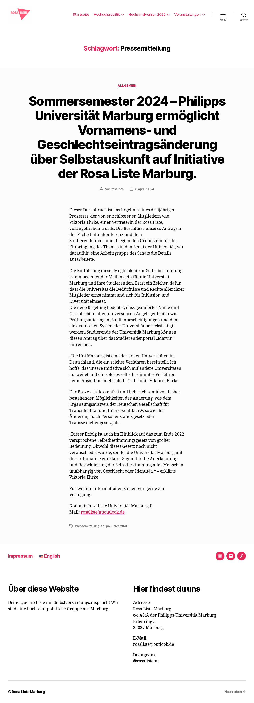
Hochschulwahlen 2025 (147, 14)
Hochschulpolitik (107, 14)
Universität (119, 526)
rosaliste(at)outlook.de (103, 512)
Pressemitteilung (87, 526)
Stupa (105, 526)
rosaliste (117, 189)
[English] (241, 556)
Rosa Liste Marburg (28, 692)
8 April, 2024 (144, 189)
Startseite (81, 14)
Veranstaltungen (187, 14)
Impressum (20, 556)
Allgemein (127, 85)
